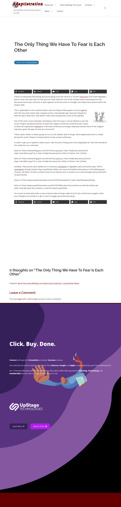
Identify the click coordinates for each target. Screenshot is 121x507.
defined (38, 126)
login (20, 299)
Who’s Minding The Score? (70, 5)
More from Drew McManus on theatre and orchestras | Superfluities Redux (48, 283)
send (54, 196)
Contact (60, 11)
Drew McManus (32, 62)
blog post (84, 97)
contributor (19, 169)
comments (62, 166)
